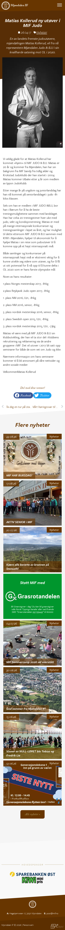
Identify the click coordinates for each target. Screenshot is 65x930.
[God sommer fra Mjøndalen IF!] (32, 689)
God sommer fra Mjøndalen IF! (26, 709)
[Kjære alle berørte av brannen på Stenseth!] (32, 549)
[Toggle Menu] (59, 4)
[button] (23, 395)
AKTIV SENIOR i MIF (19, 522)
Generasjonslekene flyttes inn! (26, 802)
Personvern (28, 925)
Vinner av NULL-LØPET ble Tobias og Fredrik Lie (30, 753)
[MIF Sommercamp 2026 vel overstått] (32, 643)
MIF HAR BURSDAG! (19, 475)
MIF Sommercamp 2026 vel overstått (30, 662)
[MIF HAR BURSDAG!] (32, 456)
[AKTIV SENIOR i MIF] (32, 503)
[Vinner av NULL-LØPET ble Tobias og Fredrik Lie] (32, 736)
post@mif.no (52, 913)
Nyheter (41, 32)
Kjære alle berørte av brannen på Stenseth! (27, 566)
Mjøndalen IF (19, 5)
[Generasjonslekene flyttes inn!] (32, 783)
